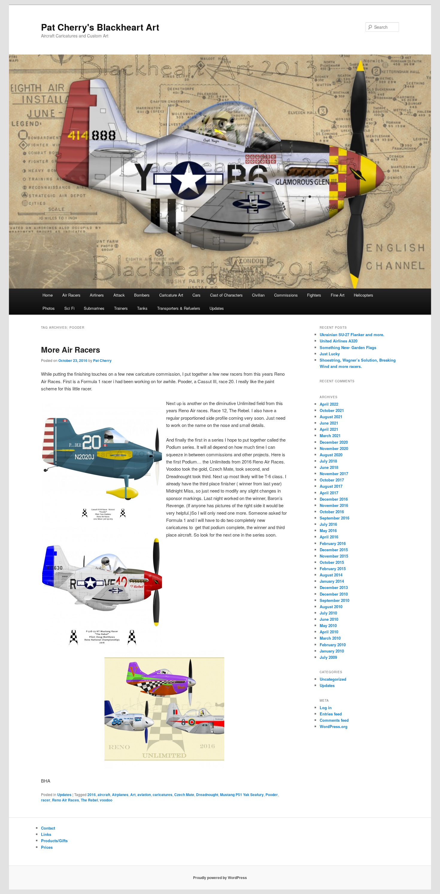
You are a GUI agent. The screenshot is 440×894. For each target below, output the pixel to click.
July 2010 (328, 613)
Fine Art (338, 295)
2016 (91, 794)
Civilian (258, 295)
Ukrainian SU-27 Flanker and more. (352, 334)
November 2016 (334, 505)
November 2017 (334, 473)
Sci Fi (69, 308)
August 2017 (331, 486)
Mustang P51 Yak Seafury (242, 794)
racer (45, 800)
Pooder (271, 794)
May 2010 (328, 625)
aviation (144, 794)
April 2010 (329, 632)
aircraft (104, 794)
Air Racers (71, 295)
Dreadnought (207, 794)
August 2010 (331, 606)
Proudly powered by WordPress (220, 877)
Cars (196, 295)
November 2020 (334, 448)
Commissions (286, 295)
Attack (119, 295)
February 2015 (333, 568)
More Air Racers (70, 349)
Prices (47, 847)
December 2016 (334, 499)
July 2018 (328, 461)
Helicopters (363, 295)
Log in (326, 707)
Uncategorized (333, 679)
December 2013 (334, 587)
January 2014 (332, 581)
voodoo (106, 800)
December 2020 (334, 442)
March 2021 (330, 435)
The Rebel (89, 800)
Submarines (94, 308)
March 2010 (330, 638)
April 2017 (329, 493)
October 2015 (332, 562)
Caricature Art (171, 295)
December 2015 (334, 549)
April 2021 (329, 429)
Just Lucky (330, 354)
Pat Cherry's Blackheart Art (100, 26)
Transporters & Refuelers (178, 308)
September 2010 (334, 600)
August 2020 (331, 454)
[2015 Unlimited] (164, 658)
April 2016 (329, 537)
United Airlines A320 (338, 341)
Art (133, 794)
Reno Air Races (65, 800)
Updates (217, 308)
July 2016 (328, 524)
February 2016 (333, 543)
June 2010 (329, 619)
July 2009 (328, 657)
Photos (49, 308)
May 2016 (328, 530)
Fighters (314, 295)
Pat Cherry (102, 360)
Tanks (142, 308)
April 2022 (329, 404)
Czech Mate (184, 794)
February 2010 (333, 644)
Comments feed (334, 720)
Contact (48, 828)
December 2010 (334, 594)
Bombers (142, 295)
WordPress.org (334, 726)
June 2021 (329, 423)
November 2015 (334, 556)
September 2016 (334, 518)
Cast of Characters (226, 295)
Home (48, 295)
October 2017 (332, 480)
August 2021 (331, 416)
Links (46, 834)
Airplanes (120, 794)
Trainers (121, 308)
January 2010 (332, 651)
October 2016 (332, 511)
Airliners (97, 295)
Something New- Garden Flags (348, 347)
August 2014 (331, 575)
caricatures (162, 794)
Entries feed (331, 714)
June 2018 (329, 467)
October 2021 (332, 410)
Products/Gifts (54, 840)
